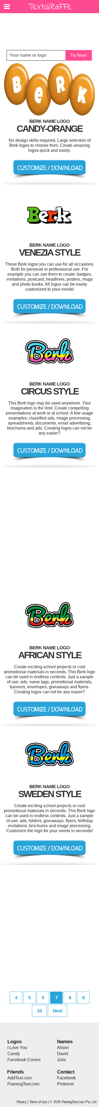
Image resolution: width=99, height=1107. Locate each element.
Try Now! (78, 55)
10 (39, 1010)
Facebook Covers (24, 1059)
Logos (14, 1041)
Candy (13, 1053)
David (62, 1053)
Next (57, 1010)
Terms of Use (38, 1102)
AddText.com (19, 1078)
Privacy (21, 1102)
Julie (61, 1059)
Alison (63, 1047)
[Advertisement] (51, 27)
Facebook (66, 1078)
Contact (65, 1072)
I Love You (17, 1047)
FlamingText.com (23, 1084)
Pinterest (65, 1084)
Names (65, 1041)
